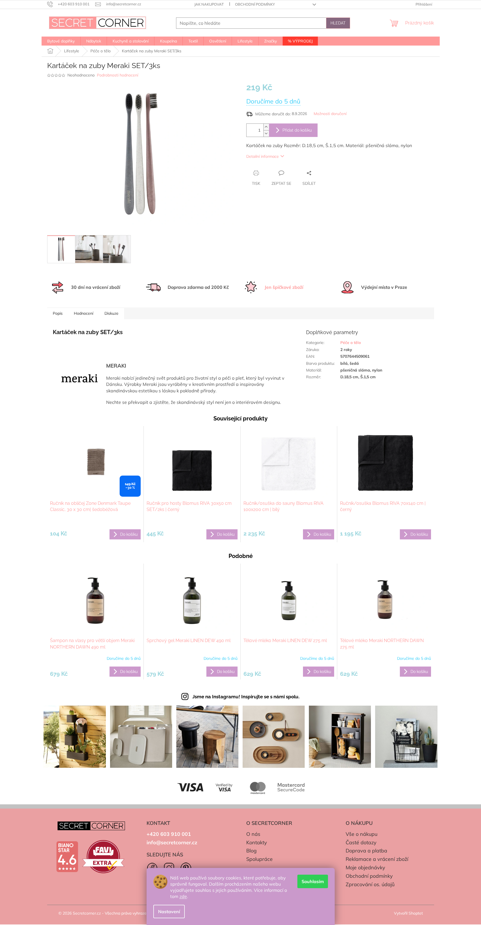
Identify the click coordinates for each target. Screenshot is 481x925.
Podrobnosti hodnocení (117, 75)
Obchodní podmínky (255, 4)
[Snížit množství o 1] (266, 133)
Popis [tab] (58, 313)
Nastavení (169, 911)
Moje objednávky (365, 867)
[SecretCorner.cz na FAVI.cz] (103, 857)
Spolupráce (259, 859)
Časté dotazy (361, 842)
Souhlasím (313, 881)
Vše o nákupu (361, 834)
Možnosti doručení (330, 113)
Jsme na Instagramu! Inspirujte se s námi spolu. (246, 696)
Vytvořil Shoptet (408, 913)
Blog (251, 850)
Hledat (338, 23)
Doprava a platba (366, 850)
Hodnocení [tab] (83, 313)
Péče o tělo (350, 342)
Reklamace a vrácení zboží (377, 859)
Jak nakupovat (209, 4)
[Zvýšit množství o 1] (266, 127)
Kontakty (256, 842)
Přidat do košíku (297, 130)
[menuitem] (61, 41)
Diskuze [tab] (111, 313)
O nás (253, 834)
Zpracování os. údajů (370, 884)
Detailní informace (262, 156)
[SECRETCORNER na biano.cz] (67, 856)
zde (183, 896)
